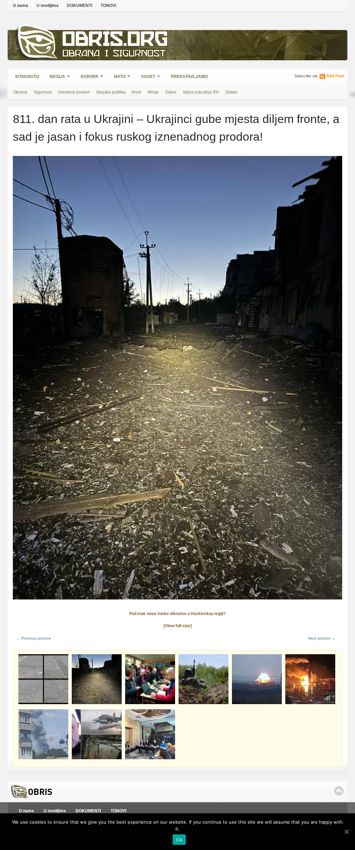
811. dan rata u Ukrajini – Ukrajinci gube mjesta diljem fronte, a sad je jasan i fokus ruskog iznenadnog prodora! (176, 127)
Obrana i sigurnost (113, 54)
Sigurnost (43, 92)
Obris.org (115, 40)
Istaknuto (27, 76)
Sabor (170, 92)
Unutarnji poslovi (74, 92)
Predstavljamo (189, 76)
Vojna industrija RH (201, 92)
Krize (136, 92)
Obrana (20, 92)
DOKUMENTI (79, 5)
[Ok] (346, 831)
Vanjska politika (110, 92)
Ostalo (231, 92)
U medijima (47, 5)
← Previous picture (33, 638)
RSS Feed (335, 76)
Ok (179, 839)
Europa (87, 77)
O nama (20, 5)
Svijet (146, 77)
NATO (117, 77)
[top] (339, 791)
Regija (55, 77)
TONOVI (108, 5)
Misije (153, 92)
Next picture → (321, 638)
